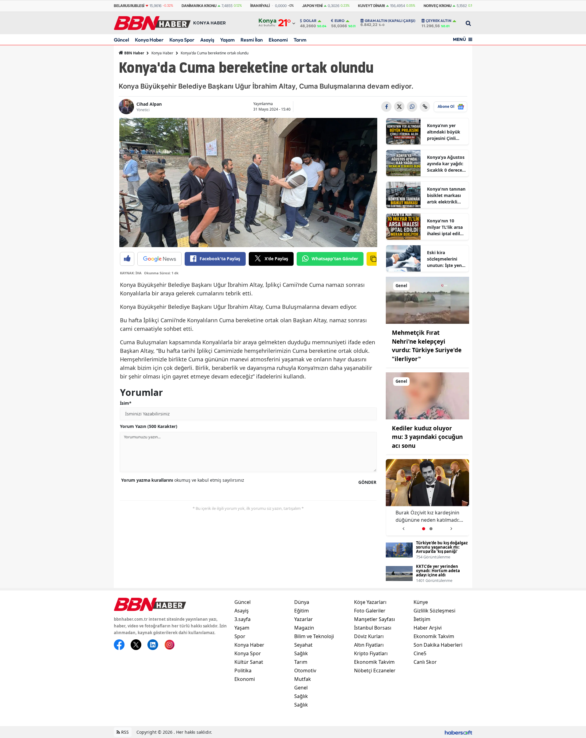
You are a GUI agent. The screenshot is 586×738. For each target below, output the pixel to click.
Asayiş (207, 40)
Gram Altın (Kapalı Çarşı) (390, 21)
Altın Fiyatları (369, 644)
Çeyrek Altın (438, 21)
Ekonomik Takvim (374, 662)
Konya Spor (181, 40)
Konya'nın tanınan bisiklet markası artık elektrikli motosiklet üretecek (446, 195)
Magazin (304, 627)
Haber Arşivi (428, 627)
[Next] (451, 526)
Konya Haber (149, 40)
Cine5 (420, 653)
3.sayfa (242, 619)
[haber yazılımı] (458, 732)
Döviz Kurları (369, 636)
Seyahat (303, 644)
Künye (421, 602)
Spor (239, 636)
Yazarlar (303, 619)
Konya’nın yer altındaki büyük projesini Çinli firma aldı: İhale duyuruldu (443, 131)
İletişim (422, 619)
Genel (301, 687)
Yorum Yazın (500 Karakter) (148, 426)
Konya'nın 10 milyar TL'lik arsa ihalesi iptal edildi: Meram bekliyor (446, 227)
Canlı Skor (425, 662)
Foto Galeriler (369, 610)
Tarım (300, 40)
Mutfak (302, 679)
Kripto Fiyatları (371, 653)
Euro (340, 21)
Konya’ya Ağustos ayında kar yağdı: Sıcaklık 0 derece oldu (446, 163)
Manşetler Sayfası (374, 619)
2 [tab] (430, 528)
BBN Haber (133, 53)
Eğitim (301, 610)
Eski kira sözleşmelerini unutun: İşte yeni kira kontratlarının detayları (445, 259)
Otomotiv (305, 670)
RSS (124, 732)
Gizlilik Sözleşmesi (434, 610)
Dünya (301, 602)
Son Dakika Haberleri (438, 644)
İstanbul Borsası (372, 627)
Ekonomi (278, 40)
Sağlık (301, 653)
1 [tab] (423, 528)
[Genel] (427, 299)
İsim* (126, 403)
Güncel (121, 40)
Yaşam (227, 40)
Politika (242, 670)
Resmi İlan (252, 40)
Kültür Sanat (248, 662)
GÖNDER (367, 482)
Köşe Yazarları (370, 602)
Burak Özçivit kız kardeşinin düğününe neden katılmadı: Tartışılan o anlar (427, 516)
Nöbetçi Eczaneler (375, 670)
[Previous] (403, 526)
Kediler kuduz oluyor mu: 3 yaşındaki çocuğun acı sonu (427, 437)
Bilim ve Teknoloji (314, 636)
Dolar (310, 21)
